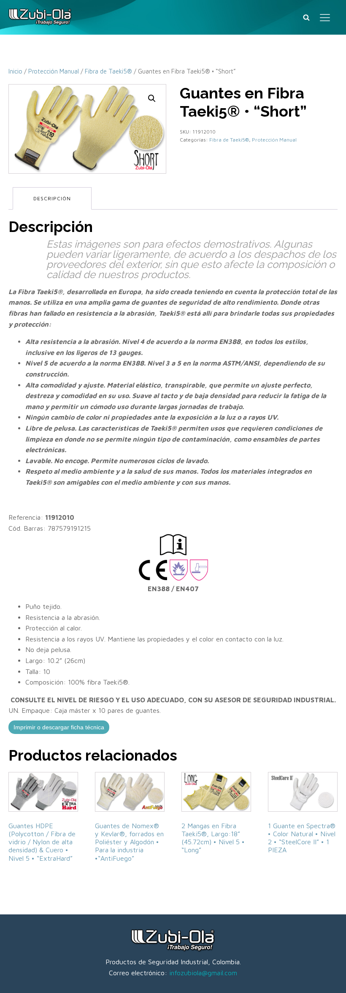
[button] (151, 98)
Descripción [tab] (52, 198)
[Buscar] (306, 17)
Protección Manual (53, 71)
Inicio (15, 71)
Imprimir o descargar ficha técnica (59, 727)
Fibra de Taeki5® (108, 71)
